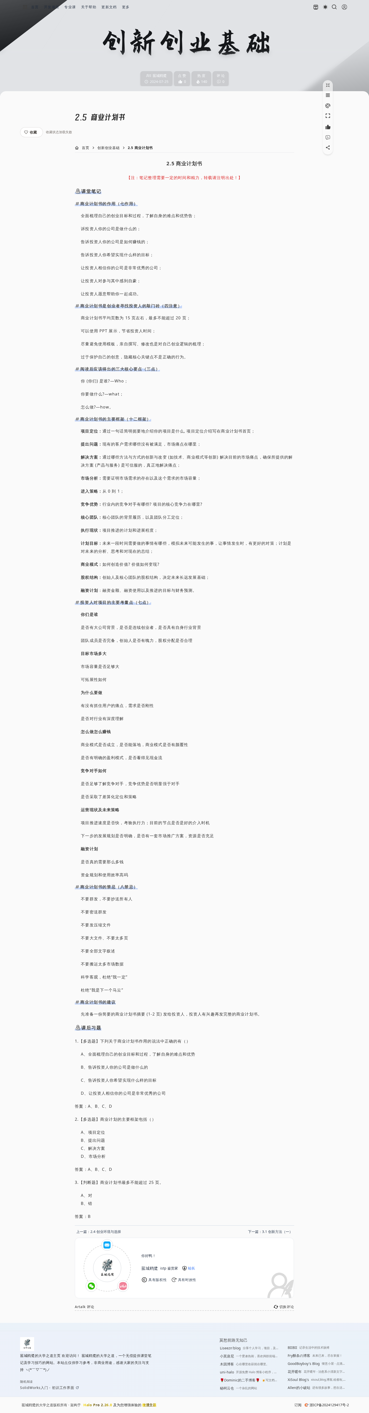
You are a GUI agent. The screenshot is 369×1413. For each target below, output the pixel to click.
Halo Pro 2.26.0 (97, 1404)
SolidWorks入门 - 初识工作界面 (47, 1387)
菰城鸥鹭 (149, 1268)
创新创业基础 (108, 147)
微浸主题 (149, 1404)
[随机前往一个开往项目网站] (315, 7)
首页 (85, 147)
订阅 (297, 1404)
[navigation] (98, 1231)
